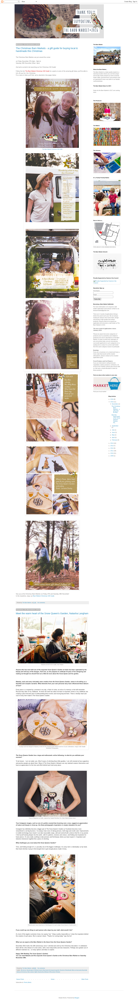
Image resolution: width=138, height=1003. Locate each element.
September (115, 426)
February (115, 440)
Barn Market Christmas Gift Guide (43, 596)
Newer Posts (20, 979)
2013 (112, 445)
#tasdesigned (30, 970)
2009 (112, 456)
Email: (95, 295)
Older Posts (84, 979)
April (113, 437)
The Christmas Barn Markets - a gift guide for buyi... (116, 409)
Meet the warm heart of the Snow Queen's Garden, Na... (116, 418)
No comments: (41, 602)
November (115, 404)
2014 (112, 443)
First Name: (96, 291)
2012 (112, 448)
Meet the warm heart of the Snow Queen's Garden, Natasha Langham (52, 613)
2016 (112, 399)
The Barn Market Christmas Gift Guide (52, 149)
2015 (112, 402)
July (113, 430)
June (113, 432)
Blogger (77, 998)
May (113, 435)
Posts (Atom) (27, 982)
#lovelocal (23, 970)
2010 (112, 453)
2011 (112, 451)
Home (52, 979)
